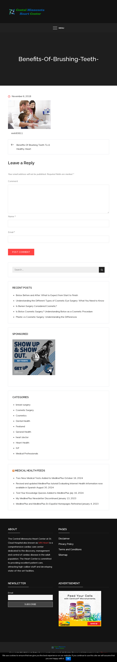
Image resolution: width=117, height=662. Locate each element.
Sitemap (62, 555)
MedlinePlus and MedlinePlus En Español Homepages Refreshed (49, 503)
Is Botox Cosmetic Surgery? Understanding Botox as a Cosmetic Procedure (54, 311)
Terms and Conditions (70, 549)
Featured (20, 426)
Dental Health (23, 420)
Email (11, 232)
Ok (68, 659)
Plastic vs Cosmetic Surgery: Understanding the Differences (46, 316)
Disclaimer (64, 538)
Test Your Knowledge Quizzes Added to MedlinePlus (42, 492)
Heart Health (22, 442)
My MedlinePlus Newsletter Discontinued (37, 498)
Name (12, 216)
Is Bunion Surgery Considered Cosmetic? (36, 306)
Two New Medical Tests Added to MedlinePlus (40, 478)
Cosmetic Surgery (25, 410)
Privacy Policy (65, 544)
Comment (13, 181)
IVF (17, 448)
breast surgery (23, 404)
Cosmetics (21, 415)
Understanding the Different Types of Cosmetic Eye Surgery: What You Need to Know (60, 300)
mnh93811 (17, 133)
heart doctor (22, 437)
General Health (23, 431)
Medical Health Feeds (30, 470)
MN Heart (44, 542)
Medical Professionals (27, 453)
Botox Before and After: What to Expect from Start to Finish (47, 295)
